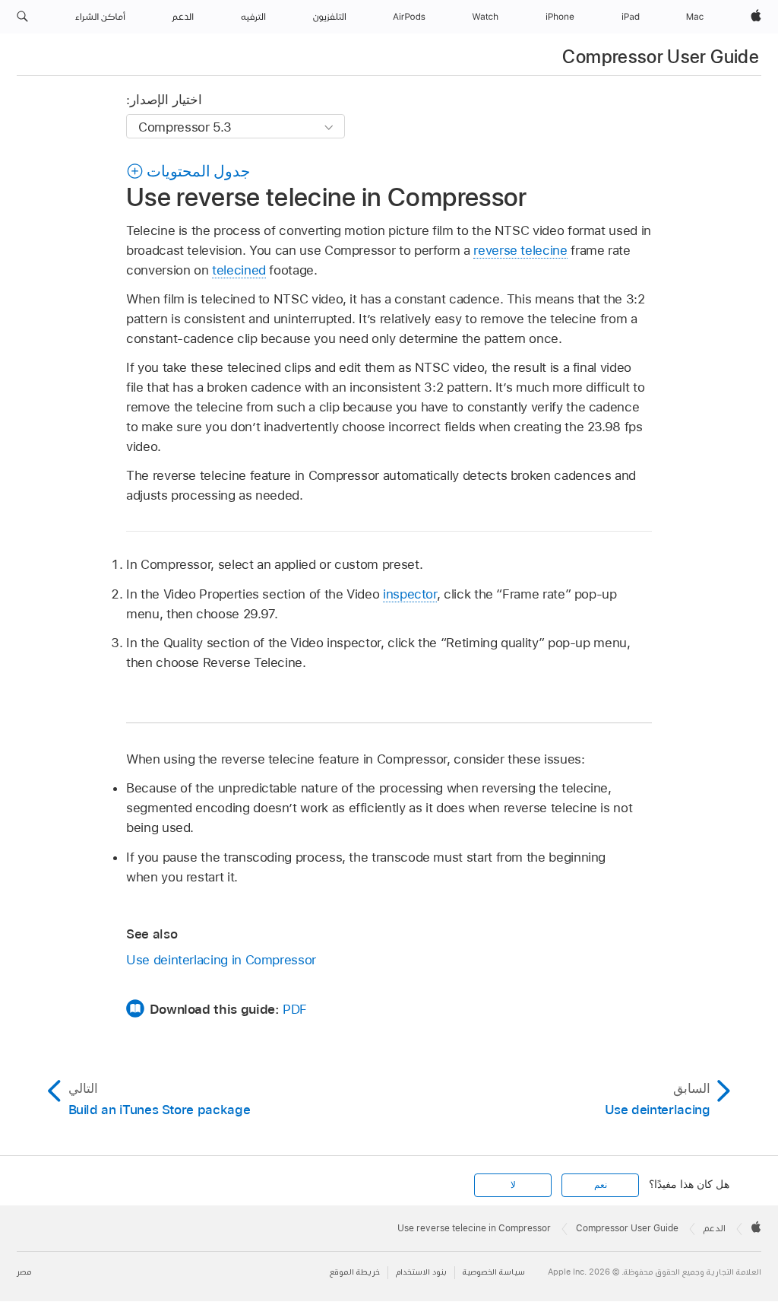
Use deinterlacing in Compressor (221, 959)
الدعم (715, 1228)
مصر (24, 1272)
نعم (600, 1185)
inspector (410, 594)
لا (513, 1185)
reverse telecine (520, 250)
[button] (22, 16)
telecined (239, 270)
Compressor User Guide (660, 57)
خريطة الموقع (355, 1272)
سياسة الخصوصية (494, 1272)
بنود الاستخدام (421, 1272)
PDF (295, 1009)
